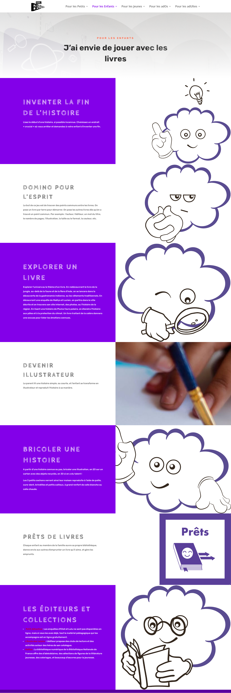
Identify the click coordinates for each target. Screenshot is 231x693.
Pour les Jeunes (131, 6)
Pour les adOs (158, 6)
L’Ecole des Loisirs (35, 641)
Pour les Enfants (103, 6)
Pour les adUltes (186, 6)
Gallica (29, 649)
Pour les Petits (75, 6)
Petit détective (34, 629)
